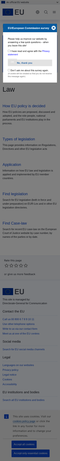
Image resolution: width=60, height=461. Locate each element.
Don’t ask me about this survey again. (30, 70)
